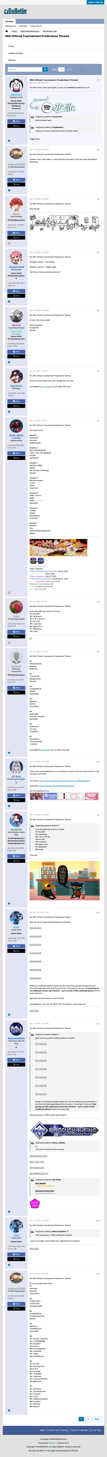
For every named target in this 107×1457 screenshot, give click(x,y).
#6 (98, 371)
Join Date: (11, 113)
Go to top (95, 1430)
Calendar (23, 26)
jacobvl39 (45, 750)
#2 (98, 149)
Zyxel (43, 1004)
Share (18, 121)
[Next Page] (82, 69)
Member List (11, 26)
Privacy (64, 1430)
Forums (9, 21)
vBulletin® (53, 1443)
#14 (98, 1220)
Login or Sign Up (95, 2)
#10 (98, 761)
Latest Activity (15, 53)
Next (97, 1419)
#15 (98, 1274)
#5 (98, 310)
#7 (98, 420)
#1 (98, 80)
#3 (98, 199)
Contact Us (52, 1430)
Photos (12, 60)
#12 (98, 912)
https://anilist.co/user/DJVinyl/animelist (57, 786)
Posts (11, 46)
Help (42, 1430)
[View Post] (58, 825)
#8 (98, 601)
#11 (98, 815)
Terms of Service (79, 1430)
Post (17, 126)
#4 (98, 252)
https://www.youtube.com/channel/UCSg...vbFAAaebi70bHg (64, 781)
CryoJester (45, 386)
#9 (98, 651)
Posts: (10, 115)
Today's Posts (36, 26)
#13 (98, 1023)
